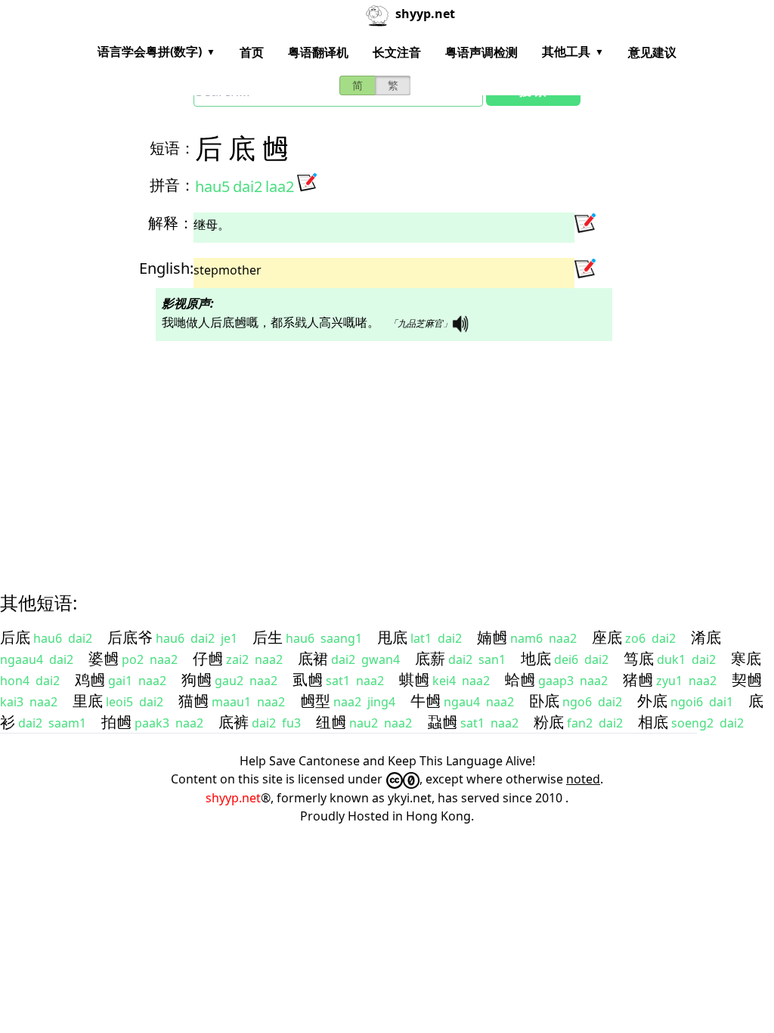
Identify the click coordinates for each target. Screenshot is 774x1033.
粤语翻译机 (318, 52)
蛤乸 (520, 679)
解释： (171, 222)
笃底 (639, 658)
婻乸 (492, 637)
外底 (652, 700)
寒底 (746, 658)
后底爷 (130, 637)
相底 (653, 722)
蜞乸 (414, 679)
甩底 (392, 637)
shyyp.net (233, 797)
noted (583, 779)
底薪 (430, 658)
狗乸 (196, 679)
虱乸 (308, 679)
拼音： (172, 185)
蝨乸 (442, 722)
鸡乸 (90, 679)
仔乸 (208, 658)
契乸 (747, 679)
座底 (607, 637)
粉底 (549, 722)
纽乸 (331, 722)
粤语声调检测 (481, 52)
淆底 (706, 637)
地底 (536, 658)
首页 (252, 52)
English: (166, 268)
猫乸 (193, 700)
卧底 (544, 700)
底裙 (313, 658)
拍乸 (116, 722)
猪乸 (638, 679)
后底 (15, 637)
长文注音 (397, 52)
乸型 (315, 700)
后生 (267, 637)
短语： (172, 148)
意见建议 (652, 52)
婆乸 (103, 658)
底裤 (233, 722)
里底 (88, 700)
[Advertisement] (387, 453)
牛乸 (425, 700)
